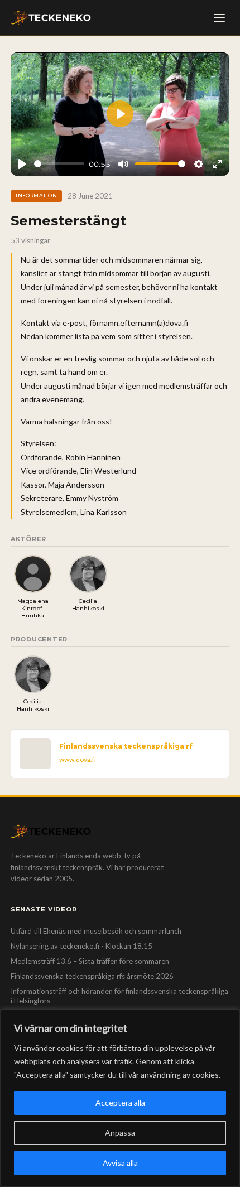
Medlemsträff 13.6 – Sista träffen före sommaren (90, 961)
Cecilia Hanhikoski (88, 604)
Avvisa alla (120, 1162)
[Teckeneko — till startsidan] (51, 18)
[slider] (59, 163)
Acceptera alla (120, 1102)
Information (36, 195)
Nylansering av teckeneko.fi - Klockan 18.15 (81, 946)
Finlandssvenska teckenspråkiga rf (126, 746)
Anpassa (120, 1132)
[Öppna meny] (219, 18)
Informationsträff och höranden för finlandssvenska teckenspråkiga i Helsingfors (119, 996)
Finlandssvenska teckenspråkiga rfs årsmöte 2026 (92, 976)
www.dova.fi (77, 759)
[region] (120, 1098)
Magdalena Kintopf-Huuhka (33, 608)
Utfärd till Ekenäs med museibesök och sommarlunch (96, 931)
